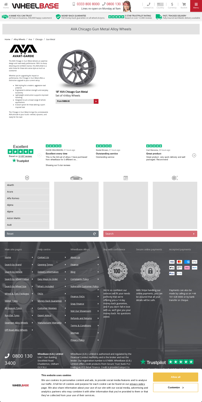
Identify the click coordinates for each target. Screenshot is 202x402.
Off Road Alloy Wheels (16, 329)
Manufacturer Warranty (49, 322)
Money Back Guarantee (50, 300)
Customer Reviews (47, 308)
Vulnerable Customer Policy (84, 286)
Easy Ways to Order (48, 279)
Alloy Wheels (19, 39)
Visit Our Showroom (81, 310)
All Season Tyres (13, 308)
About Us (75, 257)
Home (7, 39)
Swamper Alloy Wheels (16, 322)
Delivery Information (48, 271)
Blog (73, 271)
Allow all (175, 377)
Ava (30, 39)
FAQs (40, 293)
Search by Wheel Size (15, 286)
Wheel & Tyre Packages (17, 293)
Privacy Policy (77, 340)
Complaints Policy (80, 279)
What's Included (46, 286)
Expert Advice (44, 315)
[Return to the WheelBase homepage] (36, 6)
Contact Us (43, 257)
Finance (74, 264)
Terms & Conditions (81, 325)
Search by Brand (13, 264)
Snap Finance (77, 303)
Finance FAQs (78, 296)
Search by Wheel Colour (17, 279)
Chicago (39, 39)
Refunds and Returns (81, 318)
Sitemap (75, 332)
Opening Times (45, 264)
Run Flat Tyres (12, 315)
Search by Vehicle (13, 271)
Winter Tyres (11, 300)
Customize (174, 387)
